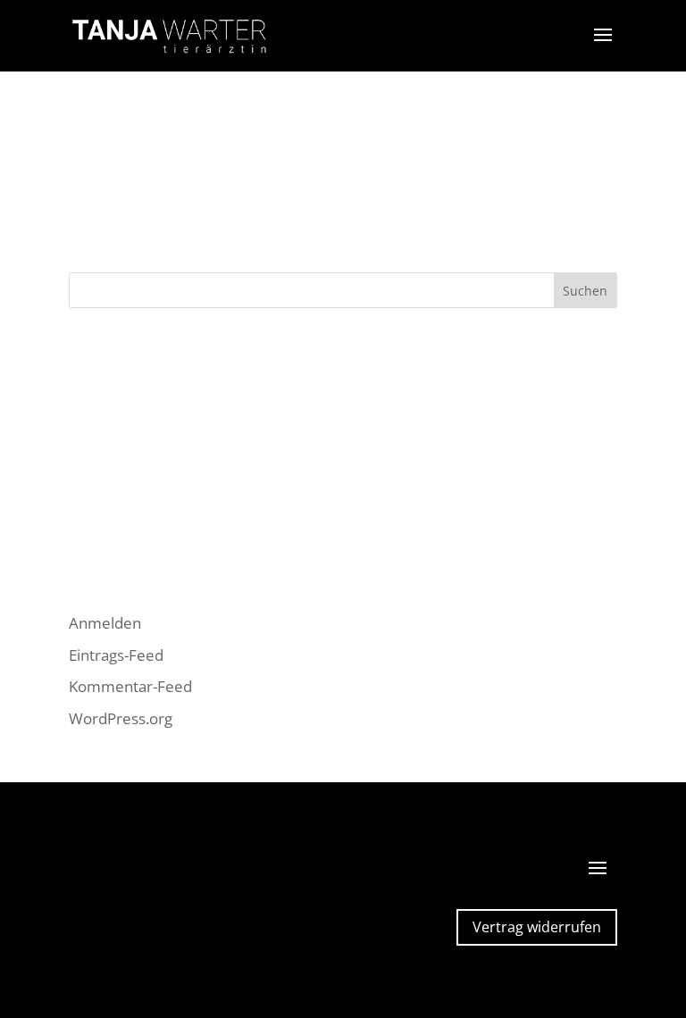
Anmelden (105, 623)
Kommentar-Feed (130, 686)
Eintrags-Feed (116, 655)
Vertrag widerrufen (537, 927)
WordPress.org (120, 718)
